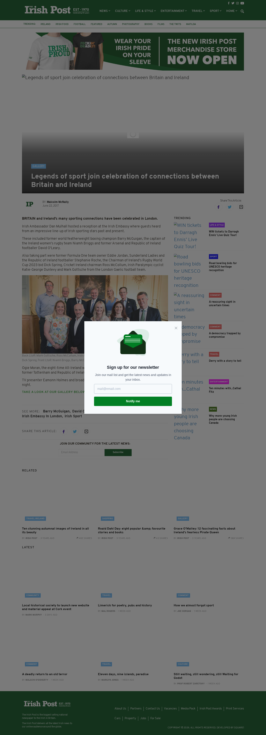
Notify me (133, 401)
